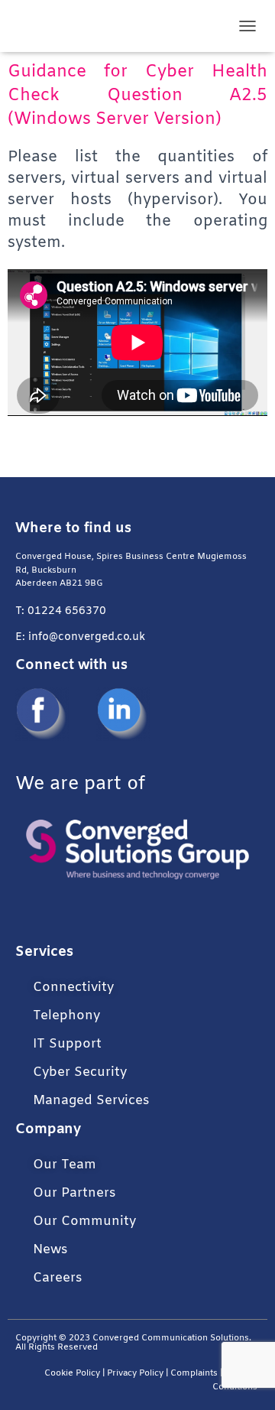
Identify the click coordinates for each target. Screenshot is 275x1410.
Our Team (64, 1165)
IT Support (67, 1044)
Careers (57, 1278)
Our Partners (74, 1193)
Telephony (66, 1016)
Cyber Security (80, 1072)
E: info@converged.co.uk (80, 637)
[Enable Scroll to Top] (244, 1379)
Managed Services (91, 1100)
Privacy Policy (135, 1373)
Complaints (194, 1373)
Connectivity (73, 987)
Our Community (84, 1221)
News (50, 1250)
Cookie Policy (72, 1373)
